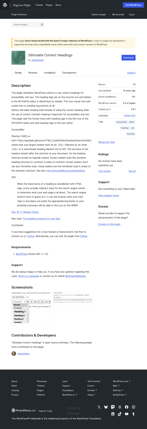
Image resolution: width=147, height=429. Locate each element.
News (14, 385)
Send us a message (28, 276)
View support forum (108, 195)
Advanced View (106, 142)
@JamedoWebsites (75, 276)
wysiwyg (130, 134)
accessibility (121, 122)
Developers (68, 390)
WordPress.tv (70, 395)
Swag (91, 395)
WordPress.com (121, 381)
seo (132, 128)
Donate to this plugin (109, 224)
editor (131, 122)
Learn (65, 381)
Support (131, 72)
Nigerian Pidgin (45, 411)
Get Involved (94, 381)
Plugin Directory (19, 14)
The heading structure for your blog (41, 218)
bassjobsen (38, 60)
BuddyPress (120, 395)
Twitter (30, 236)
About (14, 381)
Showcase (42, 381)
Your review (104, 171)
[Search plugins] (42, 24)
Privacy (15, 395)
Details (18, 72)
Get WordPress (133, 5)
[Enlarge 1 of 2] (46, 296)
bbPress (118, 390)
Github (83, 236)
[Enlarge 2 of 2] (88, 296)
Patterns (41, 395)
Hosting (15, 390)
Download (128, 57)
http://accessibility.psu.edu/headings (66, 170)
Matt (116, 385)
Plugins (40, 390)
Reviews (32, 72)
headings (125, 128)
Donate (92, 390)
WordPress (21, 253)
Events (91, 385)
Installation (50, 72)
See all (132, 171)
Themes (41, 385)
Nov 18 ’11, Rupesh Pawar (25, 212)
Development (69, 72)
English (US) (130, 115)
